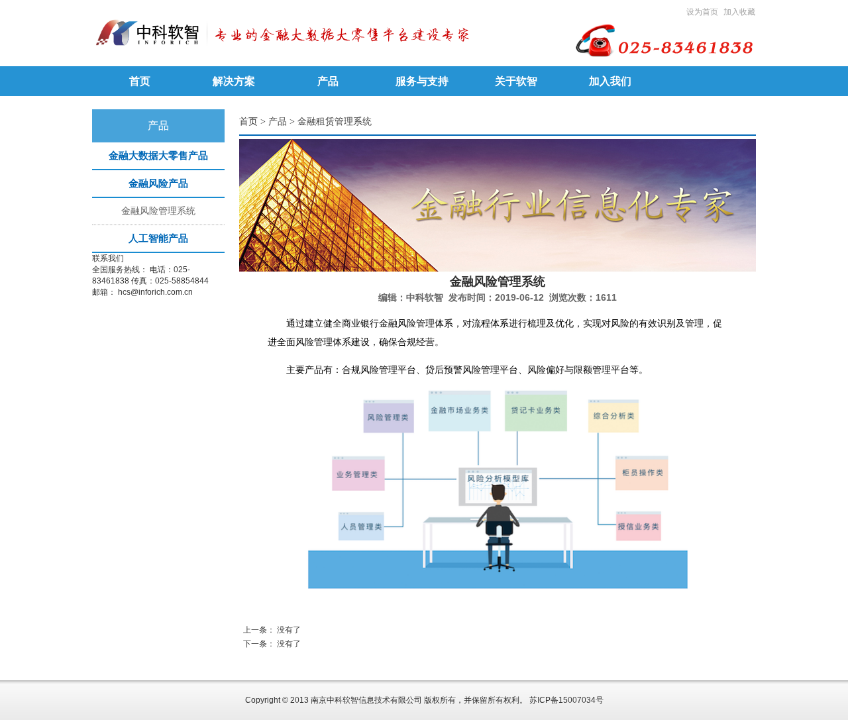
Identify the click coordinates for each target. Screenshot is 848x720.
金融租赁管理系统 (334, 122)
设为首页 (702, 12)
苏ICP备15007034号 (566, 700)
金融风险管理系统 (158, 211)
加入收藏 (739, 12)
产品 (277, 122)
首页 (248, 122)
